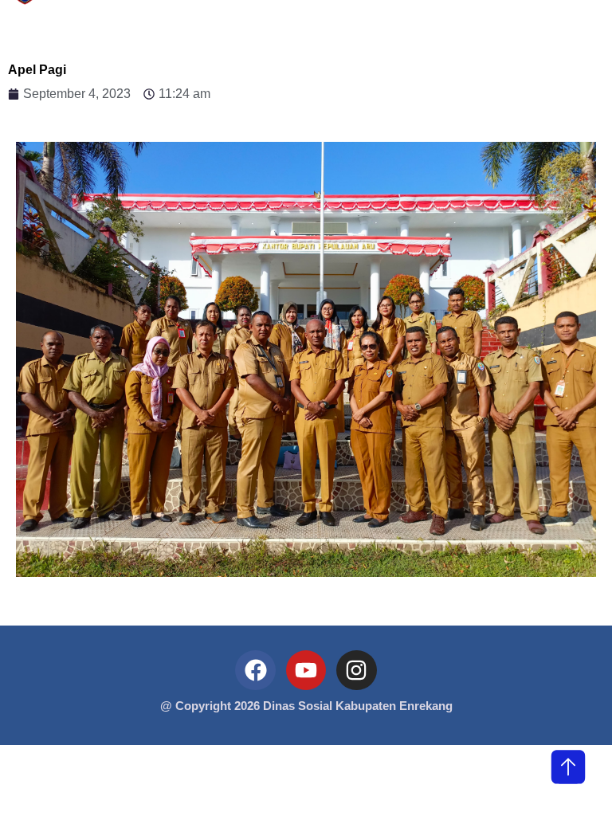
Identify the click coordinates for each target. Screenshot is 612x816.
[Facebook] (255, 670)
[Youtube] (306, 670)
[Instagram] (356, 670)
